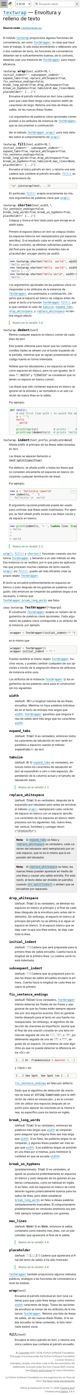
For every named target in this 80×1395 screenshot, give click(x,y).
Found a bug (67, 1387)
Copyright (24, 1352)
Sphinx (64, 1391)
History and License (41, 1370)
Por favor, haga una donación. (59, 1380)
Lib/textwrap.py (31, 27)
